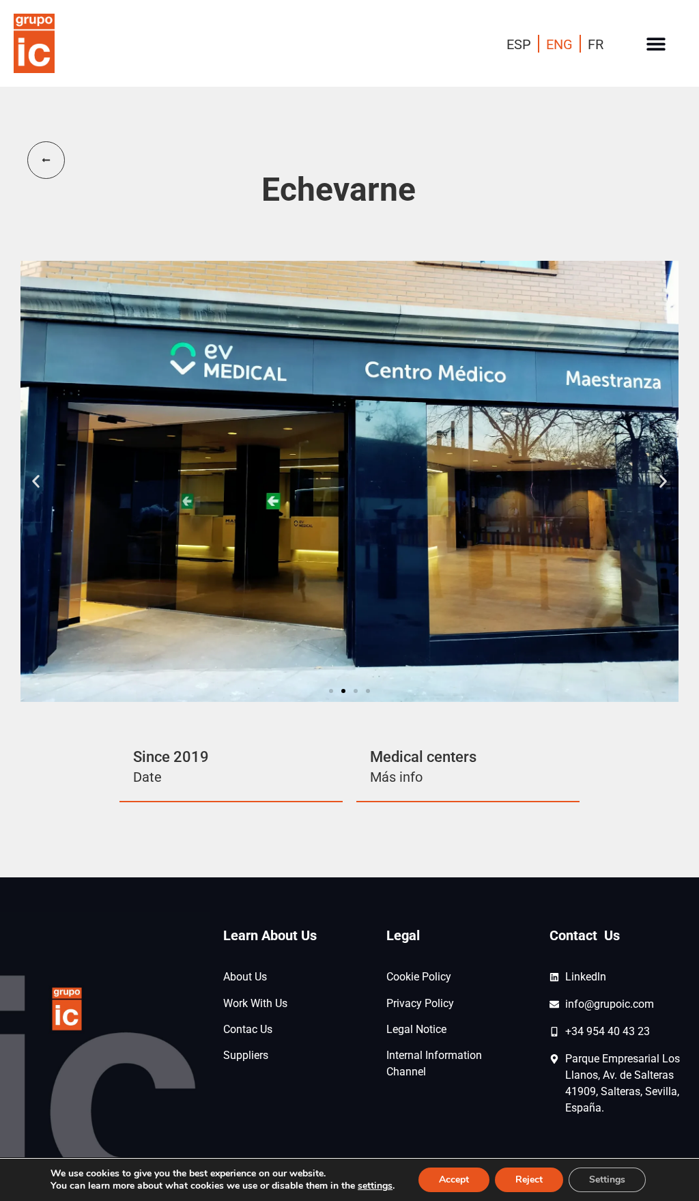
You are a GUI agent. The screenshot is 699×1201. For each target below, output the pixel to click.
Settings (607, 1179)
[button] (656, 43)
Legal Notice (416, 1029)
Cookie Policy (418, 976)
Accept (454, 1179)
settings (375, 1186)
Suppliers (245, 1055)
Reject (529, 1179)
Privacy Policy (420, 1003)
